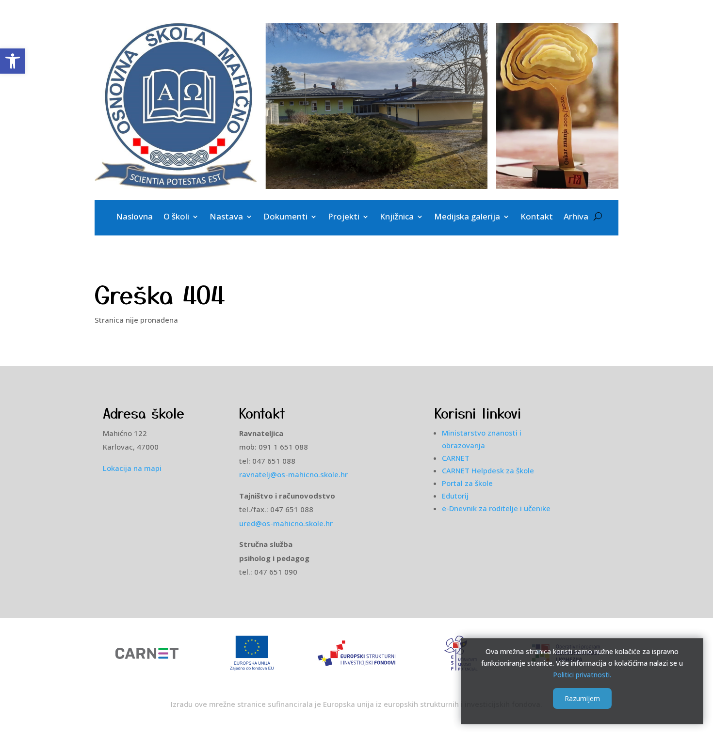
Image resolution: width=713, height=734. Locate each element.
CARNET (456, 458)
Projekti (343, 217)
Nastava (226, 217)
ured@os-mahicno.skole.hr (288, 523)
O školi (176, 217)
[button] (12, 61)
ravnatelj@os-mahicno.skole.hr (293, 474)
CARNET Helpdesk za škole (488, 470)
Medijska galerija (467, 217)
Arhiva (576, 217)
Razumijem (582, 698)
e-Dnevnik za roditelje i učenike (496, 508)
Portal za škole (467, 483)
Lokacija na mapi (132, 468)
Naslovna (134, 217)
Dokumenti (285, 217)
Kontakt (536, 217)
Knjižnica (397, 217)
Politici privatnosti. (582, 674)
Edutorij (455, 495)
